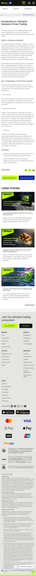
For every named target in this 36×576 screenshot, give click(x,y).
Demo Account (6, 362)
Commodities (5, 338)
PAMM (3, 365)
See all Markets (9, 326)
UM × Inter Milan (6, 386)
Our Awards (5, 389)
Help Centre (5, 401)
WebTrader (26, 341)
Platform (26, 332)
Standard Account (7, 353)
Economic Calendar (28, 365)
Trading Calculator (28, 368)
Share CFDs (5, 341)
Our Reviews (5, 392)
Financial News (27, 356)
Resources (26, 351)
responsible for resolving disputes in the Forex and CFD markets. (20, 452)
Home (5, 15)
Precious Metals (6, 346)
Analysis (25, 359)
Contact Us (5, 395)
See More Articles (30, 305)
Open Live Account (9, 178)
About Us (4, 383)
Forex (3, 335)
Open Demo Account (26, 178)
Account (4, 351)
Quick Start (25, 326)
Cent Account (6, 359)
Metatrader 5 (27, 335)
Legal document (6, 398)
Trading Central (27, 362)
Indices (4, 344)
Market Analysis (15, 15)
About (4, 381)
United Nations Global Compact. (25, 467)
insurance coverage (17, 458)
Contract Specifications (27, 371)
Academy (26, 353)
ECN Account (5, 356)
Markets (4, 332)
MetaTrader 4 (27, 338)
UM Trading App (27, 344)
